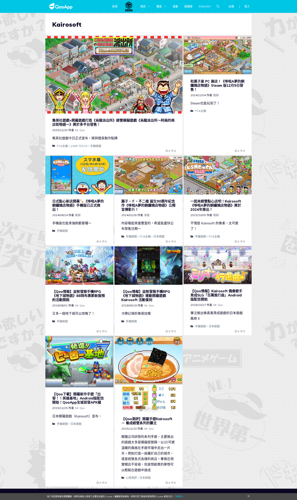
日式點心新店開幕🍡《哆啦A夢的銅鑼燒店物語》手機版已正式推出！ (78, 205)
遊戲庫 (188, 6)
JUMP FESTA (79, 146)
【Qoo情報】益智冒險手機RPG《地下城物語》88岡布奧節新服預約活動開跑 (78, 295)
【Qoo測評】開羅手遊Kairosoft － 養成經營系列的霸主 (146, 421)
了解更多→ (179, 496)
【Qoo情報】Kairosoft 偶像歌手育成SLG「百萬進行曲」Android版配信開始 (216, 295)
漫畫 (175, 6)
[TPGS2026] (129, 6)
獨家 (159, 6)
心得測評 (131, 477)
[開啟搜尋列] (217, 6)
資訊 (143, 6)
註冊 (231, 6)
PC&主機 (62, 146)
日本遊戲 (158, 236)
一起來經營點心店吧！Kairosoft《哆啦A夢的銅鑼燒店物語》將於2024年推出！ (215, 205)
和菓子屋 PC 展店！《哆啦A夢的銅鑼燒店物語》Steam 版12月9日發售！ (217, 85)
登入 (247, 6)
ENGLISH (204, 6)
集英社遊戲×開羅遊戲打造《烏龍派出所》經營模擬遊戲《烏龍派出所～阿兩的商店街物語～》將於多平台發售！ (113, 122)
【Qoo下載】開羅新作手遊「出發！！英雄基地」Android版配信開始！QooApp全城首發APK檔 (78, 398)
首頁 (115, 6)
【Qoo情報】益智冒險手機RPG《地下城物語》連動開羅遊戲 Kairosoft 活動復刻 (145, 295)
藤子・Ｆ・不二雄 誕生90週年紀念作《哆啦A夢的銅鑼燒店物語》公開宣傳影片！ (148, 205)
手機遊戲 (95, 146)
